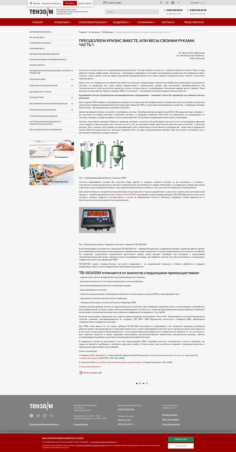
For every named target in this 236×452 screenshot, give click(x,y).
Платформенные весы (40, 43)
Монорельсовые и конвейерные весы (48, 59)
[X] (147, 383)
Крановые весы (37, 48)
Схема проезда (81, 424)
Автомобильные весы (40, 32)
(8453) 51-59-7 (125, 420)
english (202, 3)
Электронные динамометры (44, 116)
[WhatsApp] (140, 383)
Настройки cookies (171, 424)
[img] (142, 373)
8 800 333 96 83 (174, 10)
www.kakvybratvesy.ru (91, 366)
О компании (93, 32)
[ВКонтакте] (143, 383)
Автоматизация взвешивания (44, 54)
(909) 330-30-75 (126, 424)
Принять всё (181, 439)
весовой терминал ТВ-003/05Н (122, 194)
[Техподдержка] (52, 150)
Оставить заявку (114, 2)
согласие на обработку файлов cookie (90, 445)
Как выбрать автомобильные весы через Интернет (119, 362)
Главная (82, 32)
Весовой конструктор (40, 92)
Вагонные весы (37, 37)
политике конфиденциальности (104, 442)
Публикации (107, 32)
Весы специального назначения (46, 130)
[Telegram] (136, 383)
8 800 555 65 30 (198, 10)
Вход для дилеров (170, 419)
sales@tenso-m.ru (169, 408)
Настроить (180, 446)
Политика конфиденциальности (44, 424)
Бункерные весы (37, 65)
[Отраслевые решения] (52, 174)
